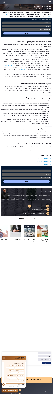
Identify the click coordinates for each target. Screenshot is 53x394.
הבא (1, 235)
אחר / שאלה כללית (21, 380)
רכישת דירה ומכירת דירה (20, 365)
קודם (51, 235)
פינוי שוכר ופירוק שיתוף (13, 373)
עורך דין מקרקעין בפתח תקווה (44, 161)
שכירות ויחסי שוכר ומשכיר (20, 368)
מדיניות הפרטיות (42, 29)
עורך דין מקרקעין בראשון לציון (44, 158)
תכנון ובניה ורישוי (21, 373)
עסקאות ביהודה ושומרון (13, 378)
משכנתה (22, 370)
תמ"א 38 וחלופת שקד (10, 367)
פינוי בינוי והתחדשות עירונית (19, 367)
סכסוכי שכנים (22, 372)
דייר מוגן (11, 370)
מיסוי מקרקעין (12, 365)
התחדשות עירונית (8, 65)
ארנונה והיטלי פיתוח (15, 372)
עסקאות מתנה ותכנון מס (10, 375)
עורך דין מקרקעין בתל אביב (44, 164)
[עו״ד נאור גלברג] (7, 2)
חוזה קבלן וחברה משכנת (20, 375)
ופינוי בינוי (23, 69)
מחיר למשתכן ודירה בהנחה (11, 377)
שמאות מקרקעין (16, 370)
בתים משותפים (11, 368)
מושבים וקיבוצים (21, 378)
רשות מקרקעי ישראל (21, 377)
